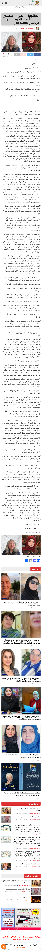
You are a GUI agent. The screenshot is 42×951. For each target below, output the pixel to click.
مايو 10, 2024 (13, 28)
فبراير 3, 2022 (13, 900)
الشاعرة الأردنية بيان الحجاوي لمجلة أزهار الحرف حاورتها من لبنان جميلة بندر (21, 718)
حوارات (34, 11)
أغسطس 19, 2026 (23, 819)
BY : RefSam (21, 947)
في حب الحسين (25, 897)
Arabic (6, 950)
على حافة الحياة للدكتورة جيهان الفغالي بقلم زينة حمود (27, 809)
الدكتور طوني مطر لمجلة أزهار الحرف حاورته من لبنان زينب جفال (21, 603)
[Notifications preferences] (3, 946)
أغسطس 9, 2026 (35, 684)
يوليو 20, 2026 (36, 798)
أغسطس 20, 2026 (23, 813)
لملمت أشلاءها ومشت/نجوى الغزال (30, 864)
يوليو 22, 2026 (36, 760)
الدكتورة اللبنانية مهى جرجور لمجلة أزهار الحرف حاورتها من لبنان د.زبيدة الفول (21, 680)
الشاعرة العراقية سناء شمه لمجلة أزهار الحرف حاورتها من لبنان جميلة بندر (22, 756)
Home (39, 11)
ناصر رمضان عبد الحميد (27, 28)
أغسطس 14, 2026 (35, 607)
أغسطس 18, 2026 (23, 866)
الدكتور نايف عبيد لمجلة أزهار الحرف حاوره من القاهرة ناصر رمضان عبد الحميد (22, 794)
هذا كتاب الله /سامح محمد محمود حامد (29, 816)
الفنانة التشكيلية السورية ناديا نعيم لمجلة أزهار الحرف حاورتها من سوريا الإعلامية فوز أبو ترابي (21, 642)
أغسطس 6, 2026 (35, 722)
